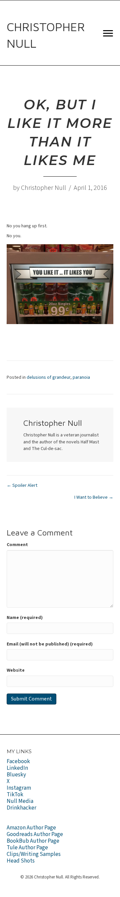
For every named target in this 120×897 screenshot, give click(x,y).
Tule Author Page (27, 848)
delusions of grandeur (48, 377)
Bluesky (16, 775)
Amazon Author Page (31, 828)
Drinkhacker (21, 808)
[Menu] (108, 33)
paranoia (81, 377)
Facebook (18, 761)
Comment (17, 544)
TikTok (15, 795)
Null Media (20, 801)
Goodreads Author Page (35, 834)
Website (16, 670)
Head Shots (21, 861)
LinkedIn (17, 768)
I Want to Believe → (93, 497)
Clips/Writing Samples (34, 854)
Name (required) (25, 617)
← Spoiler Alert (22, 485)
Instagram (19, 788)
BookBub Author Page (33, 841)
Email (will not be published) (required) (50, 644)
